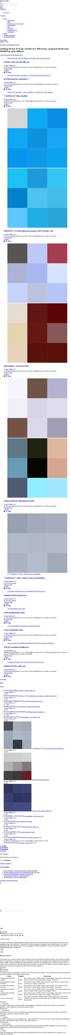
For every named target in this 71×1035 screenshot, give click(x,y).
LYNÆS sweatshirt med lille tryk (16, 647)
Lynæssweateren (12, 30)
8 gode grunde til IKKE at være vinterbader (16, 875)
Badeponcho (11, 20)
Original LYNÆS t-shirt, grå (14, 666)
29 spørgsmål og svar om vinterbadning (15, 877)
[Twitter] (5, 72)
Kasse (5, 33)
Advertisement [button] (4, 1022)
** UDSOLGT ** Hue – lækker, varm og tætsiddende (24, 578)
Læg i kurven (12, 67)
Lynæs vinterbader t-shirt (13, 630)
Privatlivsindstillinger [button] (6, 947)
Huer (8, 22)
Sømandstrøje (11, 25)
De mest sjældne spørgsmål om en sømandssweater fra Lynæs (22, 872)
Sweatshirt (10, 28)
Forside (2, 42)
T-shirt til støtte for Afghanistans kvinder (19, 501)
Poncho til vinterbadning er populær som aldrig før (18, 874)
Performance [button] (3, 1008)
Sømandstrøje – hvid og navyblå (16, 366)
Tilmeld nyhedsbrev (9, 35)
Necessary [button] (3, 967)
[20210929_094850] (9, 881)
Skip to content (4, 1)
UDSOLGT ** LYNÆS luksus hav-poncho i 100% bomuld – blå (28, 231)
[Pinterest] (8, 72)
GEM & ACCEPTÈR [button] (6, 1034)
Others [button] (2, 1029)
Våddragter (10, 32)
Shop (5, 19)
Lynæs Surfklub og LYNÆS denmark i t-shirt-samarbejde (21, 871)
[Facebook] (6, 72)
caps (8, 27)
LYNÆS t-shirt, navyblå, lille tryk (16, 62)
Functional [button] (3, 1002)
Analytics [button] (3, 1015)
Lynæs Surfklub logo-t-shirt (14, 612)
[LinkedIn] (10, 72)
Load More (3, 679)
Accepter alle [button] (16, 947)
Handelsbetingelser (9, 37)
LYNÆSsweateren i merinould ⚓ (16, 79)
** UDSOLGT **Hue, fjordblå (15, 96)
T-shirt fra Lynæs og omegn (15, 24)
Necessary (5, 969)
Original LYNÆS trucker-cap (15, 595)
